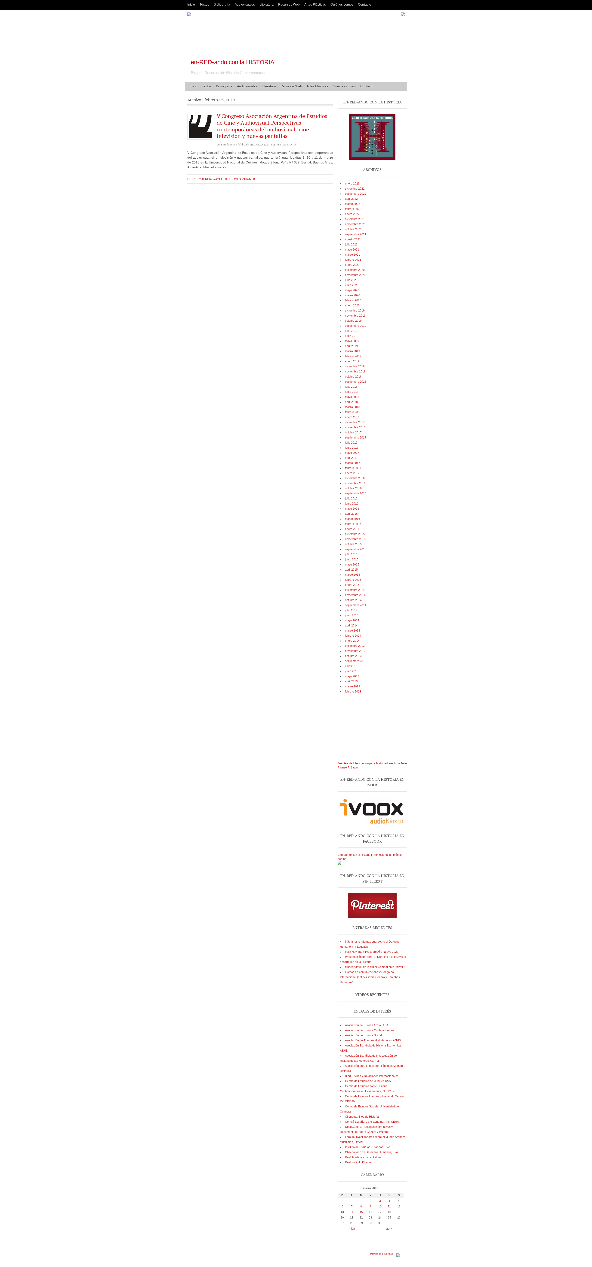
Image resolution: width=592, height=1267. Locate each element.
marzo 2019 (352, 351)
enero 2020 (352, 305)
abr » (389, 1228)
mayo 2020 (352, 290)
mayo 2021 (352, 249)
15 (361, 1212)
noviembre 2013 (355, 651)
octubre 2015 (353, 544)
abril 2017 (351, 458)
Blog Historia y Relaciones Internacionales (371, 1076)
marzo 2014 (352, 630)
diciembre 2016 (355, 478)
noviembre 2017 (355, 427)
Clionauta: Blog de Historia (362, 1116)
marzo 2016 (352, 518)
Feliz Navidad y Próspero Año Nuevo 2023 (371, 951)
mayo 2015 (352, 564)
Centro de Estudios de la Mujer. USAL (368, 1081)
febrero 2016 (353, 524)
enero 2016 (352, 529)
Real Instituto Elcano (358, 1162)
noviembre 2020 (355, 275)
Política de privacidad (381, 1253)
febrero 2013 (353, 691)
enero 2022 (352, 214)
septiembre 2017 (355, 437)
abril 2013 (351, 681)
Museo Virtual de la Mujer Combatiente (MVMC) (375, 967)
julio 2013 (351, 666)
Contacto (364, 4)
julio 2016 (351, 498)
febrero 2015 (353, 579)
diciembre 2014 (355, 590)
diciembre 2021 (355, 219)
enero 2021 (352, 264)
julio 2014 (351, 610)
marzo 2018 (352, 407)
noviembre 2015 (355, 539)
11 (389, 1206)
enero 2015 (352, 585)
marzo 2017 (352, 463)
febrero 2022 (353, 209)
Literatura (266, 4)
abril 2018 (351, 402)
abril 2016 (351, 513)
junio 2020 (351, 285)
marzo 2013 (352, 686)
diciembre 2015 (355, 534)
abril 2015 (351, 569)
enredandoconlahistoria (235, 144)
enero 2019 (352, 361)
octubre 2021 (353, 229)
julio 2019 (351, 331)
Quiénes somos (341, 4)
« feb (352, 1228)
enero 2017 (352, 473)
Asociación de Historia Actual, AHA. (367, 1025)
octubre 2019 (353, 320)
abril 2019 (351, 346)
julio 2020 (351, 280)
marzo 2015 (352, 574)
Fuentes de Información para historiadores (366, 763)
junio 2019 (351, 336)
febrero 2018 (353, 412)
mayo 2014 (352, 620)
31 (380, 1223)
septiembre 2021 (355, 234)
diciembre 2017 (355, 422)
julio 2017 (351, 442)
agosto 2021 (353, 239)
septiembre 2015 (355, 549)
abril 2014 (351, 625)
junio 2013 (351, 671)
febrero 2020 (353, 300)
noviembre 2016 (355, 483)
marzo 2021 (352, 254)
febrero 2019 (353, 356)
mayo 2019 (352, 341)
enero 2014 (352, 640)
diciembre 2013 (355, 645)
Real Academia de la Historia (363, 1157)
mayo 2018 (352, 397)
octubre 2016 (353, 488)
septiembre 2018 (355, 381)
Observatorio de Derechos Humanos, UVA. (372, 1152)
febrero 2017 (353, 468)
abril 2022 (351, 198)
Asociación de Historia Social (363, 1035)
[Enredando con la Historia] (339, 863)
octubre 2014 (353, 600)
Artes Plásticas (315, 4)
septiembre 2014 (355, 605)
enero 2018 (352, 417)
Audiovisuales (245, 4)
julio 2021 (351, 244)
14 (351, 1212)
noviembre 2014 (355, 595)
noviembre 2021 (355, 224)
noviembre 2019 (355, 315)
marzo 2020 (352, 295)
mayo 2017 (352, 452)
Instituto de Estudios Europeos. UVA (367, 1147)
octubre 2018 (353, 376)
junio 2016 (351, 503)
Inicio (191, 4)
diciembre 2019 (355, 310)
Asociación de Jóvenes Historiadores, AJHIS (373, 1040)
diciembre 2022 (355, 188)
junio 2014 (351, 615)
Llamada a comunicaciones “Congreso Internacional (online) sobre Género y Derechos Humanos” (370, 977)
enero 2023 (352, 183)
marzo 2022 (352, 204)
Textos (204, 4)
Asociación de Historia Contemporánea (370, 1030)
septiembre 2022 (355, 193)
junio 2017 (351, 447)
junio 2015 (351, 559)
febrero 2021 (353, 259)
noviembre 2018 (355, 371)
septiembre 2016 (355, 493)
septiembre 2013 (355, 661)
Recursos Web (289, 4)
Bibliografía (222, 4)
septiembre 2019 (355, 325)
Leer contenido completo (207, 179)
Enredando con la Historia (354, 854)
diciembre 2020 (355, 270)
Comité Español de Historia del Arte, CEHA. (372, 1121)
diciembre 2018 (355, 366)
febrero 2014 (353, 635)
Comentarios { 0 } (243, 179)
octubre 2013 (353, 656)
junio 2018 (351, 391)
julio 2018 (351, 386)
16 (370, 1212)
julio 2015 (351, 554)
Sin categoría (286, 144)
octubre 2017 (353, 432)
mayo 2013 (352, 676)
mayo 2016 (352, 508)
